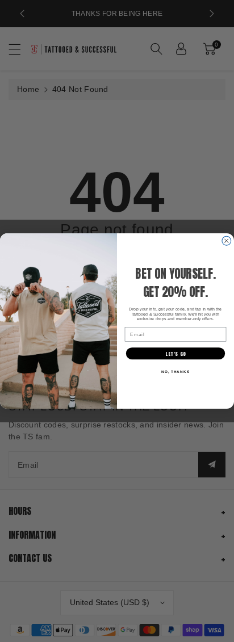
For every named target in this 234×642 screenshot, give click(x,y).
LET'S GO (175, 353)
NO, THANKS (175, 372)
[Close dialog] (226, 240)
